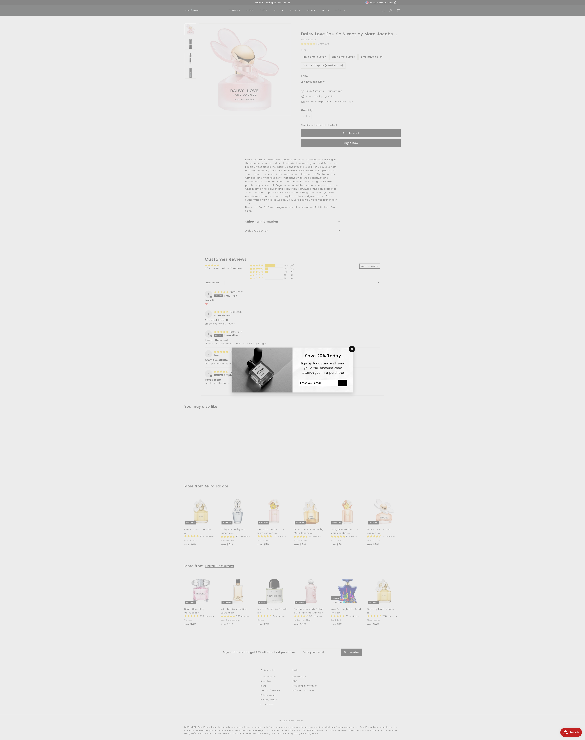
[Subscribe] (342, 383)
